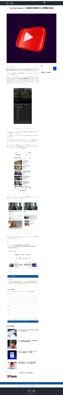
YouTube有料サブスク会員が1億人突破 (25, 372)
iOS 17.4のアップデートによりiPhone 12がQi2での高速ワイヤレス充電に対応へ (28, 330)
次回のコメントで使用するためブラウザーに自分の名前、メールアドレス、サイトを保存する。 (23, 318)
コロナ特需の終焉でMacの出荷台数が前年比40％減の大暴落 (28, 265)
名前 (9, 305)
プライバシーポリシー (40, 385)
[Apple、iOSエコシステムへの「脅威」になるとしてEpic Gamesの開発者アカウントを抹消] (12, 351)
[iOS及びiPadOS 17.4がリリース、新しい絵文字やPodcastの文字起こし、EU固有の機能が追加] (12, 361)
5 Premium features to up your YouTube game (23, 244)
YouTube (15, 251)
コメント (9, 293)
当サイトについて (27, 385)
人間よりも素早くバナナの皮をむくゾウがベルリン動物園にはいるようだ (18, 265)
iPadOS (11, 251)
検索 (41, 65)
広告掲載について (33, 385)
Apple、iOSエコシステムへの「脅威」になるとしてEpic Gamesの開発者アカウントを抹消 (27, 352)
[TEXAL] (9, 2)
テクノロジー (12, 66)
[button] (17, 258)
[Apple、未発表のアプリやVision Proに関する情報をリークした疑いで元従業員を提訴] (12, 340)
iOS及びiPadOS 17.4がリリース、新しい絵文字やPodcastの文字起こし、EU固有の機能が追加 (27, 362)
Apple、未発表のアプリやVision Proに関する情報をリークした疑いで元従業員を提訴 (28, 341)
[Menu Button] (3, 3)
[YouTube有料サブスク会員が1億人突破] (12, 372)
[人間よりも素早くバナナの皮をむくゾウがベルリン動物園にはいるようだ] (11, 264)
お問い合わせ (21, 385)
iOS (8, 251)
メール (9, 310)
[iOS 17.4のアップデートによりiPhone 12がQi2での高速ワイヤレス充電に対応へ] (12, 329)
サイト (9, 314)
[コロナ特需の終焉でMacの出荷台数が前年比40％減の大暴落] (34, 264)
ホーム (8, 66)
